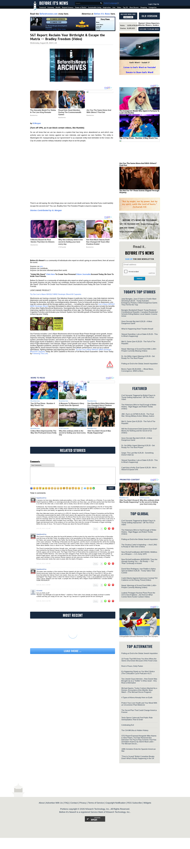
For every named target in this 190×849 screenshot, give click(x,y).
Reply (95, 528)
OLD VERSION (149, 16)
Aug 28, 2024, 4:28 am (43, 563)
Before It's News (53, 3)
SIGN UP (128, 259)
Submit (139, 278)
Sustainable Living (94, 7)
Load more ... (72, 651)
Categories (152, 7)
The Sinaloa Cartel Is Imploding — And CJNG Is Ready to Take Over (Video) (139, 546)
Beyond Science (67, 7)
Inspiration (107, 7)
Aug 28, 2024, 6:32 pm (43, 601)
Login (150, 4)
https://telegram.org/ (150, 224)
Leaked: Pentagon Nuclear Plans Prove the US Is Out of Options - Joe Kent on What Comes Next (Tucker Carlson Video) (138, 595)
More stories (62, 29)
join (41, 266)
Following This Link (40, 353)
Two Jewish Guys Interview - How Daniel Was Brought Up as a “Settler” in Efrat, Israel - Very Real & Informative (139, 681)
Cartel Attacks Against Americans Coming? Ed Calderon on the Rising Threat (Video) (139, 579)
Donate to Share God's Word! (139, 72)
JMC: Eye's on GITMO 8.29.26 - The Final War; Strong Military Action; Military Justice (137, 415)
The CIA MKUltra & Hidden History (134, 730)
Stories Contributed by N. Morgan (46, 210)
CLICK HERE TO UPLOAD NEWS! (149, 29)
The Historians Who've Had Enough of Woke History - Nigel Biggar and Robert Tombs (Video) (138, 407)
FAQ (66, 803)
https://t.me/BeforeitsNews (131, 232)
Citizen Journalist (83, 274)
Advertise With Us (54, 803)
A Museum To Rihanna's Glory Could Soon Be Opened (71, 404)
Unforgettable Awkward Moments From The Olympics (138, 636)
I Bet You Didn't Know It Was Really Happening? (99, 432)
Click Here (50, 274)
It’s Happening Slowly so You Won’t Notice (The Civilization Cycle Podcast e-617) (138, 672)
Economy (51, 7)
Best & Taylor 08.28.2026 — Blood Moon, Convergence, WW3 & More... (137, 370)
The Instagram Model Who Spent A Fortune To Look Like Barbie (139, 112)
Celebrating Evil (127, 725)
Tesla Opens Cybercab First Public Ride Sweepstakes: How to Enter (137, 719)
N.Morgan (37, 123)
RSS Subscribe (134, 803)
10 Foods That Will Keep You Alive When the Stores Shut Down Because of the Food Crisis (139, 660)
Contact (74, 803)
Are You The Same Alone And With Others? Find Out (138, 164)
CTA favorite (62, 247)
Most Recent (134, 7)
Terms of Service (96, 803)
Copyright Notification (116, 803)
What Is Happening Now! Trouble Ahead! (137, 329)
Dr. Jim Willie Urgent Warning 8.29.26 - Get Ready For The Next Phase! (138, 357)
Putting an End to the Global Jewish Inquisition (139, 364)
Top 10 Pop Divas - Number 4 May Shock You (43, 404)
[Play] (139, 46)
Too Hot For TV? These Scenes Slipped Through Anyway (139, 191)
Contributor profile (51, 29)
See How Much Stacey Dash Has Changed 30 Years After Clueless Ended (98, 242)
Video (119, 7)
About (41, 803)
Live (113, 7)
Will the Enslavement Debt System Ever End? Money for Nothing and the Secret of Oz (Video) (139, 431)
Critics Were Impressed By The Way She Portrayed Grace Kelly (44, 432)
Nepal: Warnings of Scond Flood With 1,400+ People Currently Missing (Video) (138, 350)
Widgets (147, 803)
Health (58, 7)
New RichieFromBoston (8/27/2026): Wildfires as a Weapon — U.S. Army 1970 (139, 553)
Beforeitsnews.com (48, 14)
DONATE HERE (128, 17)
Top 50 (125, 7)
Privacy (82, 803)
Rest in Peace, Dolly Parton (132, 666)
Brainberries (34, 245)
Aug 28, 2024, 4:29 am (43, 585)
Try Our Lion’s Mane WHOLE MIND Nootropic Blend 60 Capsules (55, 294)
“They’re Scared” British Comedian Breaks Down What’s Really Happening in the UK (137, 757)
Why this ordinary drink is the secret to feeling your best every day (70, 242)
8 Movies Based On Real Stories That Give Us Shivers (42, 241)
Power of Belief (80, 7)
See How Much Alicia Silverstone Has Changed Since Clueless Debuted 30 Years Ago (101, 405)
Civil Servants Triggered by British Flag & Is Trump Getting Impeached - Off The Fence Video (138, 397)
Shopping (143, 7)
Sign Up (156, 4)
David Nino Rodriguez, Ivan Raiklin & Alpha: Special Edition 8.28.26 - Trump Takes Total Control (138, 571)
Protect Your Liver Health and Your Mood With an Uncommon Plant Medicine (139, 704)
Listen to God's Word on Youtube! (139, 67)
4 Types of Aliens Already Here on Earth (136, 697)
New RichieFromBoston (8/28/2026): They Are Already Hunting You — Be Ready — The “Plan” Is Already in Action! (139, 561)
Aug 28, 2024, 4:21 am (43, 528)
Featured (42, 7)
